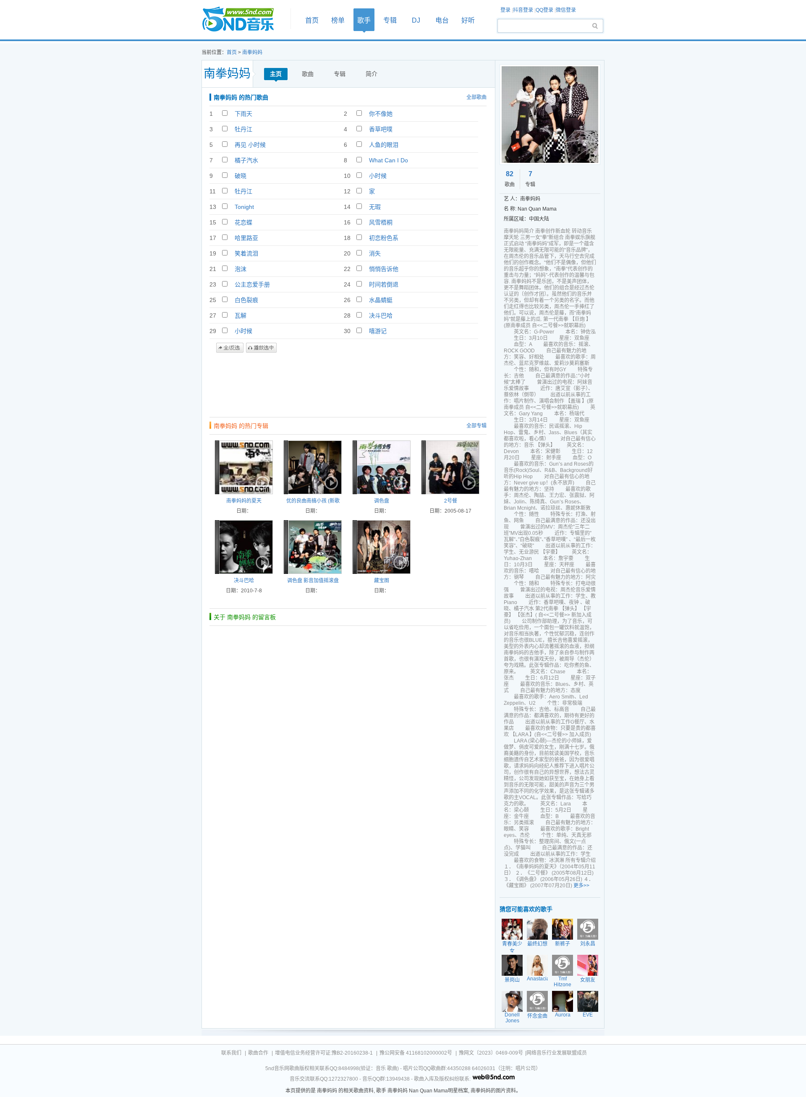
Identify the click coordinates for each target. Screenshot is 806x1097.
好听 (468, 20)
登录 (505, 10)
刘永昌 (587, 944)
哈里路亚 (246, 238)
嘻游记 (378, 331)
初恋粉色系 (383, 238)
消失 (375, 253)
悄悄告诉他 (383, 269)
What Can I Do (388, 160)
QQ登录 (544, 10)
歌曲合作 (258, 1053)
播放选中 (261, 348)
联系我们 (231, 1053)
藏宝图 (381, 581)
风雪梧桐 (381, 222)
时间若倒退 (383, 284)
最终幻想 (537, 944)
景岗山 (512, 980)
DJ (416, 20)
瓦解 (240, 315)
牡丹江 (243, 129)
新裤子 (562, 944)
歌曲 (308, 73)
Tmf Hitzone (562, 982)
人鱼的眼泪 (383, 144)
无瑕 (375, 206)
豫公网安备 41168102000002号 (415, 1053)
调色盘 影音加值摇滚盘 (313, 581)
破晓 (240, 175)
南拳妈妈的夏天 (244, 501)
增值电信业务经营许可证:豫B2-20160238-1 (324, 1053)
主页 (276, 73)
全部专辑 (476, 426)
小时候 (378, 175)
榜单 (338, 20)
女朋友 (587, 980)
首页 (243, 19)
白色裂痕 (246, 300)
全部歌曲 (476, 97)
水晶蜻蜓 (381, 300)
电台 (442, 20)
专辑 (390, 20)
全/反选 (229, 348)
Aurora (562, 1015)
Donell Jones (512, 1018)
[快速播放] (261, 483)
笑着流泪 (246, 253)
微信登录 (566, 10)
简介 (371, 73)
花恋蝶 (243, 222)
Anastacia (538, 979)
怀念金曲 (537, 1016)
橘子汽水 (246, 160)
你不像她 (381, 113)
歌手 (364, 20)
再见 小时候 (250, 144)
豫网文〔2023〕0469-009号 (491, 1053)
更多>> (581, 886)
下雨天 (243, 113)
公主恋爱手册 (252, 284)
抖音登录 (523, 10)
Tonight (244, 206)
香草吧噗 (381, 129)
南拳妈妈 (252, 52)
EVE (588, 1015)
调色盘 (381, 501)
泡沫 (240, 269)
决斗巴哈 (381, 315)
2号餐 (450, 501)
